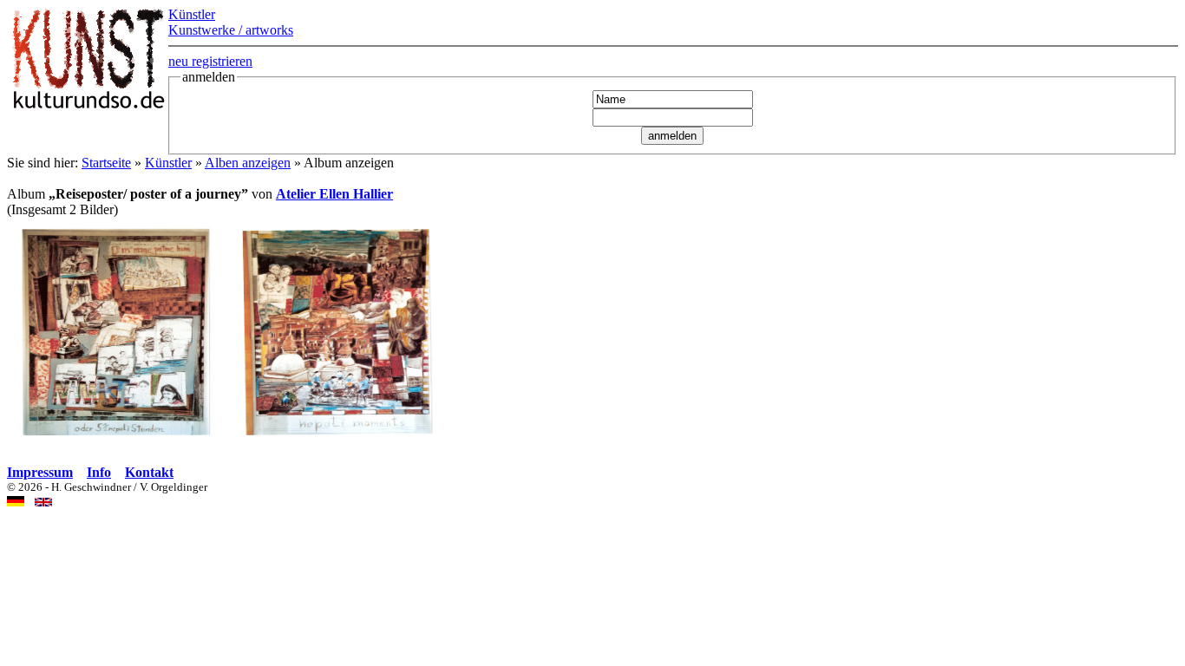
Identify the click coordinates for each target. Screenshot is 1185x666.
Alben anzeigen (248, 162)
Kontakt (149, 472)
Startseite (106, 162)
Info (99, 472)
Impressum (40, 472)
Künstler (168, 162)
